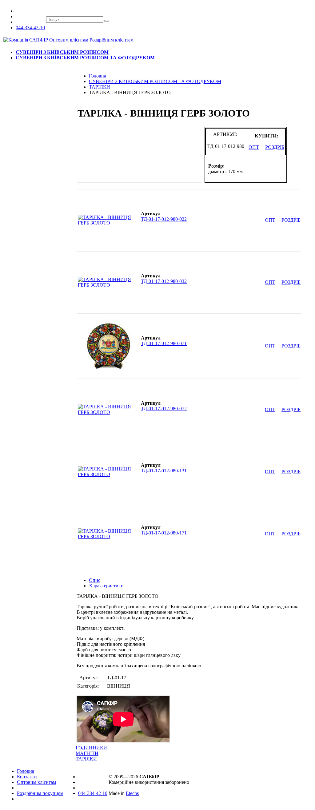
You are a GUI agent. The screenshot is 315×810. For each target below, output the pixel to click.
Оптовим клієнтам (68, 39)
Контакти (27, 776)
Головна (25, 771)
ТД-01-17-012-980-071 (164, 343)
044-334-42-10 (30, 27)
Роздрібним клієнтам (112, 39)
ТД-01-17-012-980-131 (164, 470)
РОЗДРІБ (274, 147)
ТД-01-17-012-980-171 (164, 532)
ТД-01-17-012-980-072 (164, 408)
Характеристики (106, 585)
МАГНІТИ (87, 753)
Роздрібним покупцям (40, 793)
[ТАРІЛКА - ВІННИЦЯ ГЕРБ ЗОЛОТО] (108, 222)
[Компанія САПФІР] (25, 39)
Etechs (132, 793)
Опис (94, 580)
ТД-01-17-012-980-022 (164, 219)
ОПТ (254, 147)
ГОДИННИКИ (91, 747)
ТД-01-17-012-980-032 (164, 281)
